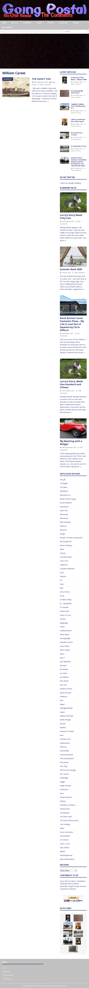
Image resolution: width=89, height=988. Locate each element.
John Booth (64, 681)
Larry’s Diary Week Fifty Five (71, 216)
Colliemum (64, 565)
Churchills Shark (66, 557)
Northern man (65, 739)
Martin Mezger (65, 720)
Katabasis (63, 696)
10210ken (63, 487)
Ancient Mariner (66, 503)
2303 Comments (76, 113)
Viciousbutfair (65, 836)
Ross (62, 793)
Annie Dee (64, 510)
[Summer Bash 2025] (73, 257)
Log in (4, 968)
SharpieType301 (66, 797)
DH (61, 580)
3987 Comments (45, 85)
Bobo (62, 549)
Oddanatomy (65, 743)
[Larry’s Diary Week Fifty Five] (73, 202)
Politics (14, 23)
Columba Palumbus (67, 569)
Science (39, 23)
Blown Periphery (66, 545)
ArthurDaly (64, 514)
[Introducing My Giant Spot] (64, 93)
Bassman (63, 530)
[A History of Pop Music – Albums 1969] (64, 80)
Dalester (63, 576)
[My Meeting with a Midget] (73, 428)
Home (4, 23)
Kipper (62, 704)
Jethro (62, 654)
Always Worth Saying (68, 499)
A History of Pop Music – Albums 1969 (78, 78)
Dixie (62, 584)
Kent (61, 700)
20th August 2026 (78, 111)
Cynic (62, 572)
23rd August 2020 (68, 221)
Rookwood (64, 789)
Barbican (63, 526)
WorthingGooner (66, 855)
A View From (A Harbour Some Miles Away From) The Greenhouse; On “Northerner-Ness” (79, 162)
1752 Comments (76, 170)
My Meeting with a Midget (71, 443)
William (62, 851)
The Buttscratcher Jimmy (69, 820)
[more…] (45, 101)
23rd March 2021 (67, 333)
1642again (64, 483)
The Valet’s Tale (41, 78)
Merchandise (7, 27)
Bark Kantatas (65, 522)
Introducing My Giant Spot (77, 92)
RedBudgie (64, 778)
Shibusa (63, 801)
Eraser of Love (65, 615)
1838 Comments (76, 84)
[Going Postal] (44, 19)
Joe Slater (63, 673)
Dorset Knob (65, 592)
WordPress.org (7, 979)
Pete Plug (63, 766)
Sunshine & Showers (67, 805)
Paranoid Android (66, 755)
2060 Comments (76, 151)
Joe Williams (64, 677)
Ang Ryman (64, 507)
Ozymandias (64, 751)
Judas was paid (65, 693)
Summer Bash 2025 (71, 269)
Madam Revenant (66, 716)
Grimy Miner (64, 634)
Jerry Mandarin (65, 661)
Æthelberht (64, 491)
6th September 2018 (41, 82)
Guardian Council (66, 642)
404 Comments (80, 273)
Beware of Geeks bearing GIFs (71, 538)
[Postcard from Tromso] (64, 135)
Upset (62, 828)
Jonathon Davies (66, 689)
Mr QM (62, 724)
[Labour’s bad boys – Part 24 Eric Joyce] (64, 121)
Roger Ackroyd (65, 785)
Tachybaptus (65, 813)
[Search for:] (75, 31)
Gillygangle (64, 623)
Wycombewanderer (67, 859)
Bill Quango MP (66, 541)
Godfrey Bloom (66, 630)
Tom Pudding (65, 824)
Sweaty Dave (65, 809)
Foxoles (63, 619)
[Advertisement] (44, 51)
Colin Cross (64, 561)
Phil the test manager (68, 770)
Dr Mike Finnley (66, 599)
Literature (63, 23)
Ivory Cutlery (64, 646)
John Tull (63, 685)
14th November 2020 (69, 447)
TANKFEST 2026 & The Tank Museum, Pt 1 (78, 106)
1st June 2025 (66, 273)
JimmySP (63, 665)
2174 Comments (76, 139)
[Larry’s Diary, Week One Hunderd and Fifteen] (73, 369)
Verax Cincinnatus (66, 832)
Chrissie (63, 553)
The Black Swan (66, 816)
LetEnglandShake (66, 708)
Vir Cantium (64, 840)
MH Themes (63, 986)
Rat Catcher (64, 774)
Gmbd (62, 627)
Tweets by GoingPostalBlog (70, 183)
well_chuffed (64, 847)
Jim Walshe (64, 669)
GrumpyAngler (65, 638)
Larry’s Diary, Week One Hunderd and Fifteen (71, 384)
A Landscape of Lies (78, 146)
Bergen (62, 534)
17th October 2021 (68, 391)
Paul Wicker (64, 762)
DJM (61, 588)
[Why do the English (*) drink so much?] (78, 941)
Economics (27, 23)
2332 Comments (76, 126)
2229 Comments (76, 97)
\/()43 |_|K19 (65, 844)
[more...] (63, 240)
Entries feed (6, 971)
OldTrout (63, 747)
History (51, 23)
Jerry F (62, 658)
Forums (76, 23)
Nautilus (63, 727)
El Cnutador (64, 607)
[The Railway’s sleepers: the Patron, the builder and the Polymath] (73, 948)
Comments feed (8, 975)
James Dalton (65, 650)
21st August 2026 (78, 82)
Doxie (62, 596)
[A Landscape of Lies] (64, 148)
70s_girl (62, 479)
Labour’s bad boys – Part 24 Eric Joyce (78, 120)
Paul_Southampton (67, 758)
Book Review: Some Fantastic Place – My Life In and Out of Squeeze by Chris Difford (72, 324)
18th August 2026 (78, 168)
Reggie (62, 782)
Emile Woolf (64, 611)
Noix (61, 735)
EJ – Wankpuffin (66, 603)
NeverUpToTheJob (67, 731)
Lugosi (62, 712)
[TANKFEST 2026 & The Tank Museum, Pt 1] (64, 106)
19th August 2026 (78, 137)
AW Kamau (64, 518)
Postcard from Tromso (76, 134)
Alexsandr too (65, 495)
